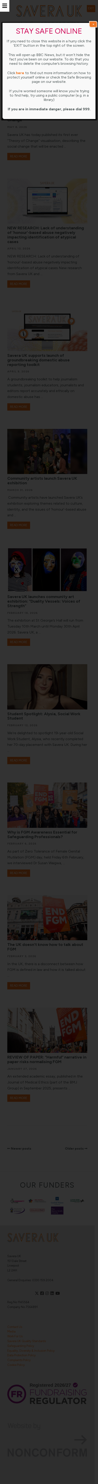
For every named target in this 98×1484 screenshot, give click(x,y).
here (20, 73)
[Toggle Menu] (4, 6)
